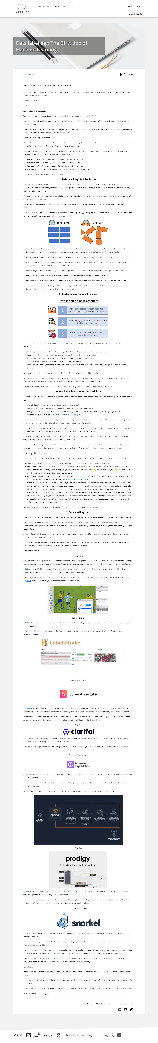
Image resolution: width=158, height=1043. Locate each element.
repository (127, 988)
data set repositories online (77, 479)
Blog (129, 6)
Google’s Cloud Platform (59, 958)
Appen (44, 958)
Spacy (72, 891)
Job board (75, 6)
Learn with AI (43, 6)
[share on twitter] (130, 1009)
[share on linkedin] (119, 1009)
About (138, 6)
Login (131, 14)
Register (139, 14)
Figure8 (78, 415)
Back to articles (29, 74)
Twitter (62, 988)
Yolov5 (28, 580)
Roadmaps (60, 6)
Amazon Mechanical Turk (63, 415)
